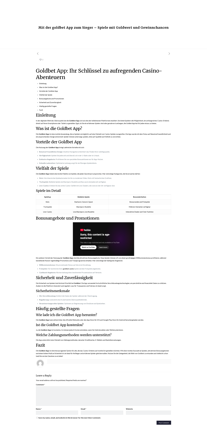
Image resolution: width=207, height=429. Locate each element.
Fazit (41, 110)
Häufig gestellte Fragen (48, 106)
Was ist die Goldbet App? (48, 87)
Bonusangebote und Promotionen (51, 99)
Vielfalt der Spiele (45, 95)
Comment (40, 385)
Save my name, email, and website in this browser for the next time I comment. (69, 418)
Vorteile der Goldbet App (48, 91)
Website (129, 409)
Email (83, 409)
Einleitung (42, 83)
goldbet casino (68, 269)
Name (39, 409)
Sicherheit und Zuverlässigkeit (50, 102)
